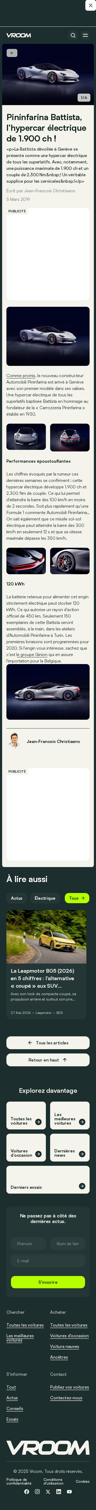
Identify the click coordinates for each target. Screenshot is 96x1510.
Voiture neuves (64, 1346)
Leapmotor (43, 1012)
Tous (74, 898)
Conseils (14, 1408)
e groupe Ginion (32, 654)
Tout (11, 1387)
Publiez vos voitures (69, 1387)
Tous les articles (52, 1042)
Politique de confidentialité (18, 1481)
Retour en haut (44, 1060)
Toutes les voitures (25, 1325)
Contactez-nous (66, 1398)
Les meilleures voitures (20, 1338)
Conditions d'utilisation (53, 1481)
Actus (16, 898)
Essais (12, 1419)
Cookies (83, 1481)
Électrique (45, 898)
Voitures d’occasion (69, 1335)
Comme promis (20, 375)
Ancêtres (59, 1357)
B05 (60, 1012)
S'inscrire (47, 1282)
